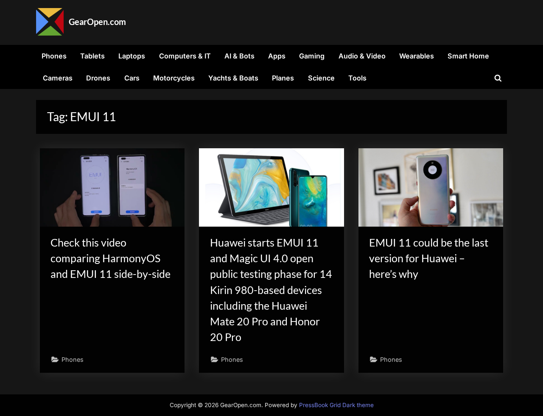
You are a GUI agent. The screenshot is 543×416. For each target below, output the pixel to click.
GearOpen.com (97, 22)
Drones (98, 78)
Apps (276, 56)
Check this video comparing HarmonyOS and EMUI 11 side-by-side (110, 258)
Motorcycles (174, 78)
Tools (357, 78)
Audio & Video (362, 56)
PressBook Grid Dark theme (336, 405)
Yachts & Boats (233, 78)
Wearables (416, 56)
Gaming (312, 56)
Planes (283, 78)
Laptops (131, 56)
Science (321, 78)
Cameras (58, 78)
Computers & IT (185, 56)
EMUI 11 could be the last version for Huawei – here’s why (428, 258)
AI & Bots (239, 56)
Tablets (92, 56)
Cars (132, 78)
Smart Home (468, 56)
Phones (54, 56)
